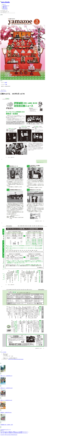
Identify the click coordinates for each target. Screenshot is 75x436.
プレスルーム (25, 432)
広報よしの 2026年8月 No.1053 (6, 400)
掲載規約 (10, 432)
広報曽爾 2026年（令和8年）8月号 (6, 424)
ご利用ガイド (14, 431)
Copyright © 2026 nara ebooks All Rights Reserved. (8, 434)
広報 (6, 84)
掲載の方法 (4, 6)
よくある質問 (19, 431)
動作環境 (20, 432)
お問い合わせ (4, 7)
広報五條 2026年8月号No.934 (5, 412)
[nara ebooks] (5, 2)
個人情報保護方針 (15, 432)
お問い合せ (2, 432)
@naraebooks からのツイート (5, 429)
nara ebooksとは (6, 5)
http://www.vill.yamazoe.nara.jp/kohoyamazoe (15, 359)
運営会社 (10, 431)
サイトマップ (25, 431)
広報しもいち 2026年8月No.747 (6, 375)
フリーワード (2, 12)
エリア (1, 10)
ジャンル (2, 11)
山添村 (5, 82)
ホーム (1, 431)
